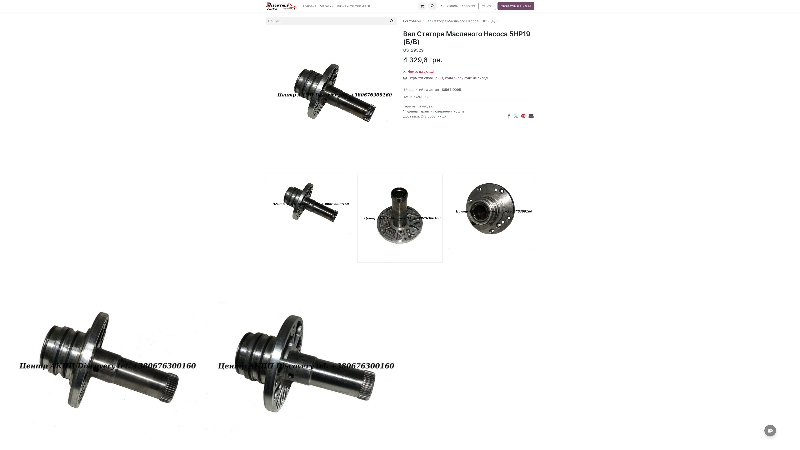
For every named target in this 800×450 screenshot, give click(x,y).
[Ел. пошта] (531, 116)
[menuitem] (309, 6)
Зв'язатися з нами (516, 6)
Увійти (487, 6)
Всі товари (412, 21)
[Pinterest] (523, 116)
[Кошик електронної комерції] (422, 6)
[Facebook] (509, 116)
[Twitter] (515, 116)
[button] (432, 6)
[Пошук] (391, 21)
